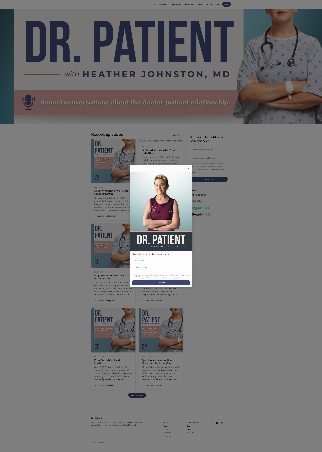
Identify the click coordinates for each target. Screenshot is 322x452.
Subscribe (161, 282)
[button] (188, 168)
